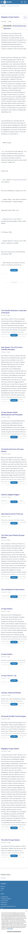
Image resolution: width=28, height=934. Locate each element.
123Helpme (3, 6)
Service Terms (4, 904)
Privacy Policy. (10, 928)
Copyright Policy (4, 896)
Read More (14, 335)
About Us (3, 886)
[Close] (26, 910)
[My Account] (25, 2)
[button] (2, 2)
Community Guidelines (6, 898)
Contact (2, 888)
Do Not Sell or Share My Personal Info (14, 931)
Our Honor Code (4, 900)
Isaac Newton (20, 179)
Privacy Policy (4, 902)
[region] (14, 921)
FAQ (2, 890)
